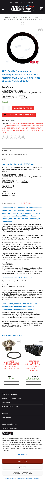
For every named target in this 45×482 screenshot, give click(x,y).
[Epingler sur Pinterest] (19, 137)
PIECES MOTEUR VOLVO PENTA (22, 19)
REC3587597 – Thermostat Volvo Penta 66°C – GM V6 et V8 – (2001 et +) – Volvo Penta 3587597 (11, 365)
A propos (5, 413)
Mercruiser (6, 402)
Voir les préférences (22, 473)
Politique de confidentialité (24, 478)
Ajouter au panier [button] (11, 383)
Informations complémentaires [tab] (14, 155)
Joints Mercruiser (21, 123)
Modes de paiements (9, 424)
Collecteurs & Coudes (10, 394)
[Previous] (1, 363)
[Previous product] (24, 23)
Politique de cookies (10, 478)
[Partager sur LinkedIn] (23, 137)
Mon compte (6, 417)
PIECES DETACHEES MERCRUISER (17, 126)
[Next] (43, 363)
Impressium (37, 478)
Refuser (22, 467)
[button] (3, 8)
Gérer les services (22, 454)
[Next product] (20, 23)
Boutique (12, 123)
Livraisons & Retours (9, 428)
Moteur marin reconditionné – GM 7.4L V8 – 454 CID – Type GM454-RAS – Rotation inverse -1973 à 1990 (33, 365)
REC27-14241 (26, 203)
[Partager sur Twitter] (11, 137)
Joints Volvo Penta (33, 20)
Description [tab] (6, 150)
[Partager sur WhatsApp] (3, 137)
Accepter (22, 461)
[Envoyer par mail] (15, 137)
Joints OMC (31, 123)
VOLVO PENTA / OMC (10, 406)
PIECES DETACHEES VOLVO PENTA (18, 18)
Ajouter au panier (23, 108)
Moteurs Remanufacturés (11, 398)
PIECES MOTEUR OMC (18, 130)
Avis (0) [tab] (4, 159)
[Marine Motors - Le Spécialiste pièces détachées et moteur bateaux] (22, 9)
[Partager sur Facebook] (7, 137)
